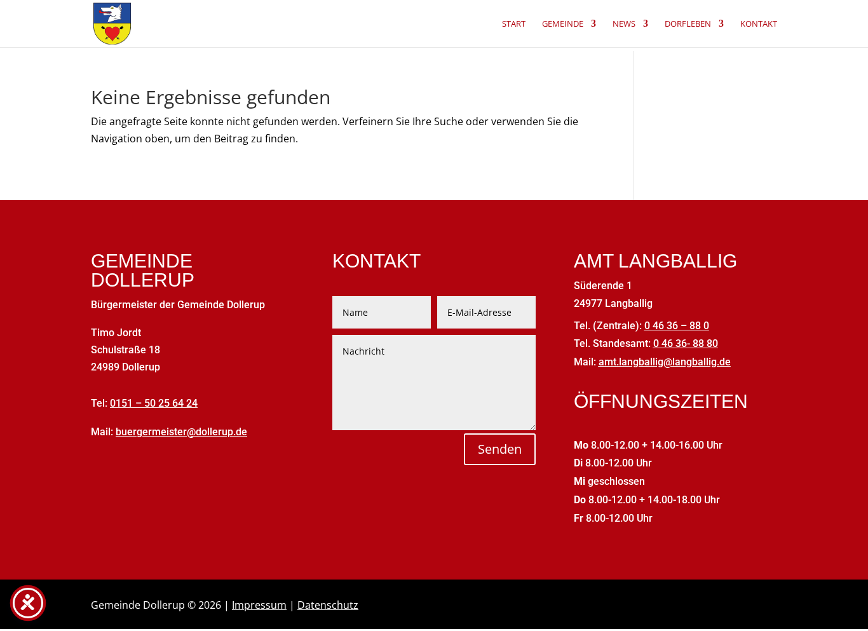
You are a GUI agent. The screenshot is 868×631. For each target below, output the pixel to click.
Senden (500, 449)
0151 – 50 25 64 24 (154, 403)
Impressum (259, 605)
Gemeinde (562, 24)
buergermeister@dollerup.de (181, 432)
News (624, 24)
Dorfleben (688, 24)
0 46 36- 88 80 (685, 343)
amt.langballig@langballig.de (665, 362)
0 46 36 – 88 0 (676, 326)
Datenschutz (327, 605)
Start (514, 24)
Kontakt (758, 24)
